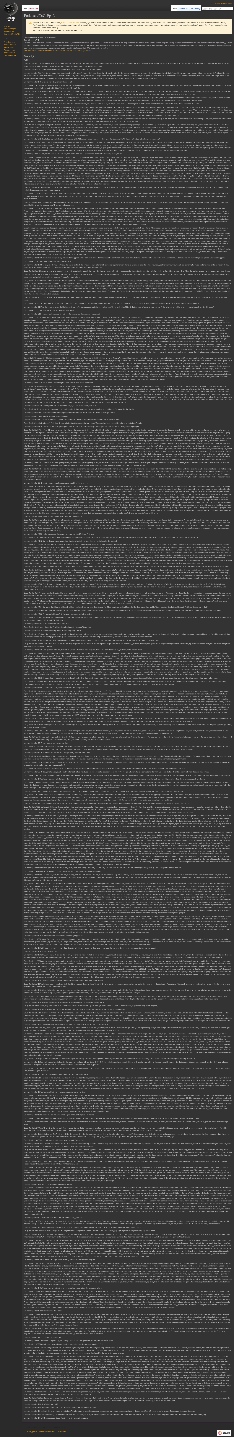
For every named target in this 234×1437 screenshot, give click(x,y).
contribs (76, 23)
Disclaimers (61, 1432)
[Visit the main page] (11, 11)
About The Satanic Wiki (46, 1432)
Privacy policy (32, 1432)
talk (70, 23)
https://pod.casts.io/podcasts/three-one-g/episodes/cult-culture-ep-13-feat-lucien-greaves (56, 51)
